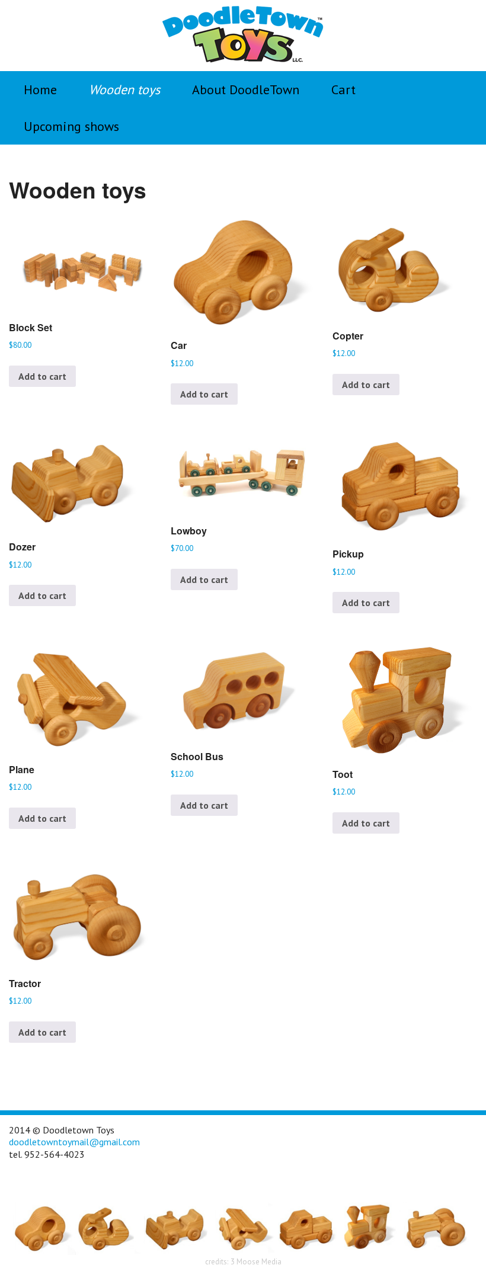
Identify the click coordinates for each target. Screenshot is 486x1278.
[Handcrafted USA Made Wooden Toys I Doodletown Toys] (243, 34)
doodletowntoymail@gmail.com (74, 1142)
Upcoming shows (71, 126)
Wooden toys (124, 89)
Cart (343, 89)
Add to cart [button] (42, 376)
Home (40, 89)
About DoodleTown (245, 89)
